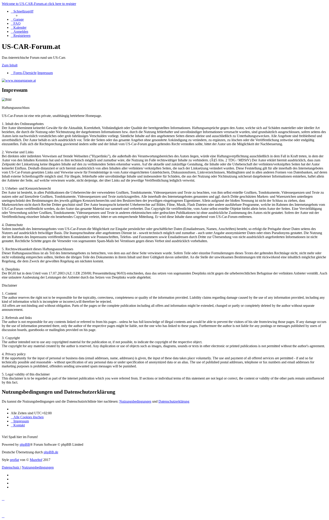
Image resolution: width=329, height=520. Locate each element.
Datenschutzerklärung (173, 401)
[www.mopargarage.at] (19, 80)
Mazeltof (36, 460)
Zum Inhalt (9, 65)
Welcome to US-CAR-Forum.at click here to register (39, 4)
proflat (14, 460)
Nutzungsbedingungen (135, 401)
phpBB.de (51, 452)
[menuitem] (17, 19)
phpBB (25, 444)
